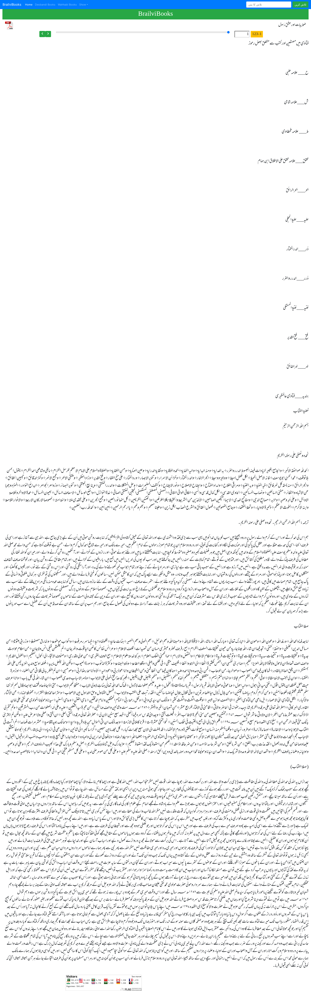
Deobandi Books (45, 4)
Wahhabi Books (67, 4)
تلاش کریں (300, 4)
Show (82, 4)
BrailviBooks (12, 4)
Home (29, 4)
